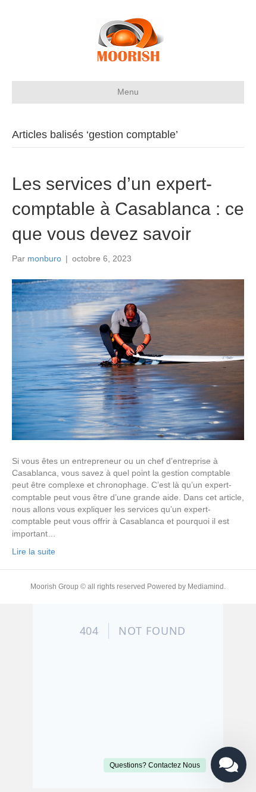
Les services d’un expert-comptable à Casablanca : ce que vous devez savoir (128, 209)
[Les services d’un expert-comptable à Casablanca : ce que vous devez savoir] (128, 359)
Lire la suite (33, 551)
